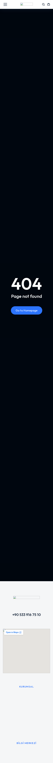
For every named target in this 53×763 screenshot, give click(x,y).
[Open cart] (48, 4)
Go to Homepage (27, 310)
